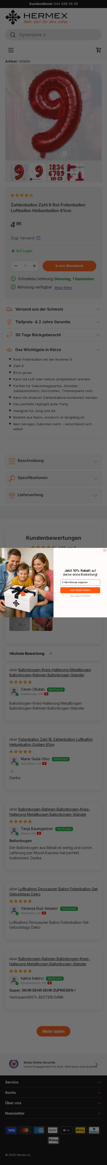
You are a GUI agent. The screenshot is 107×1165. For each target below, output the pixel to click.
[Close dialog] (104, 550)
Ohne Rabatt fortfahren (80, 596)
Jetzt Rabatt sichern (80, 590)
